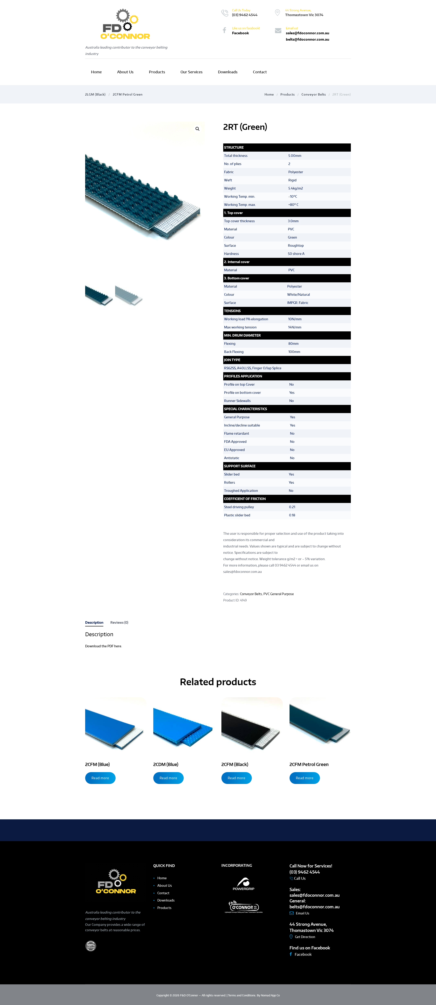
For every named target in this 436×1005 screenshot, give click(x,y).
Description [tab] (94, 622)
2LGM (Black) (95, 94)
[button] (197, 129)
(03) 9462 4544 (245, 14)
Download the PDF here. (103, 646)
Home (269, 94)
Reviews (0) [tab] (119, 622)
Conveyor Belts (314, 94)
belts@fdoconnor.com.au (307, 39)
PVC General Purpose (278, 594)
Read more (100, 778)
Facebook (240, 33)
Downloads (166, 900)
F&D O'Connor (189, 995)
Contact (163, 893)
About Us (164, 885)
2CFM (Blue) (97, 764)
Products (287, 94)
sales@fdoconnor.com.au (307, 33)
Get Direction (305, 937)
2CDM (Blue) (165, 764)
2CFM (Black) (234, 764)
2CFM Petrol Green (128, 94)
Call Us (299, 878)
